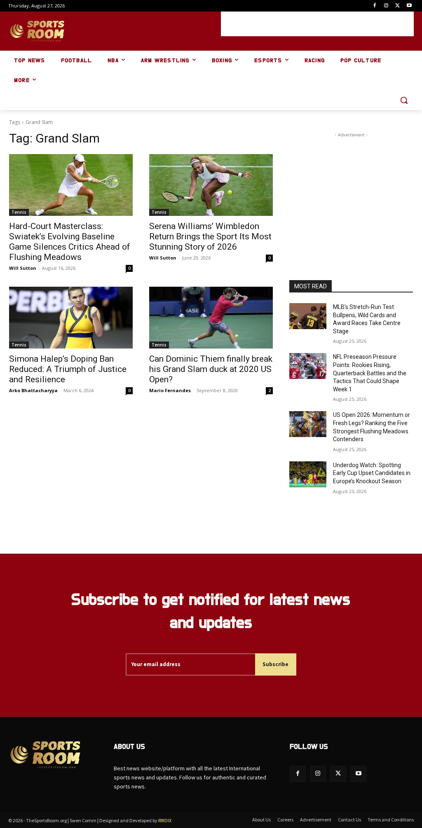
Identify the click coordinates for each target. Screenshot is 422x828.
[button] (404, 100)
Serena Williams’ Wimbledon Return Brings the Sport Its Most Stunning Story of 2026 (210, 236)
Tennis (19, 212)
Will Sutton (22, 268)
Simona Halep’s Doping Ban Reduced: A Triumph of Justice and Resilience (68, 369)
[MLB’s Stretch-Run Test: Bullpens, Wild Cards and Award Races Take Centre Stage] (307, 316)
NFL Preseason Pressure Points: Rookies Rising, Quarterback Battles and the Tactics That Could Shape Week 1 (369, 372)
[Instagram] (386, 6)
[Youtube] (409, 6)
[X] (397, 6)
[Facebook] (375, 6)
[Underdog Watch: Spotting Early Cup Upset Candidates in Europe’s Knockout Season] (307, 474)
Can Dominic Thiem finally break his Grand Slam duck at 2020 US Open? (210, 369)
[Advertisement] (317, 24)
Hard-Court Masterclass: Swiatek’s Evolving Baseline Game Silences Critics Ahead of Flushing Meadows (69, 241)
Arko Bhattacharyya (33, 390)
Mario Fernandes (170, 390)
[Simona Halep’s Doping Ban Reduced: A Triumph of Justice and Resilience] (71, 318)
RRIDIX (164, 820)
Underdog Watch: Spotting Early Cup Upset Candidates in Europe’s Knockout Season (371, 473)
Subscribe (275, 664)
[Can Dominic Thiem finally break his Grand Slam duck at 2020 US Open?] (211, 318)
